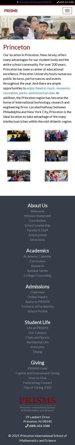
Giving (37, 362)
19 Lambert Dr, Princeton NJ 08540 (35, 2)
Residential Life (38, 342)
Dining (37, 352)
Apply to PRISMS (37, 301)
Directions (37, 240)
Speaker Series (37, 270)
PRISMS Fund (37, 368)
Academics (37, 250)
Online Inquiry (38, 297)
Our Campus (37, 332)
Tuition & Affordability (37, 306)
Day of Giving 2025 (37, 387)
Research (37, 266)
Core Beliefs (37, 220)
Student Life (37, 322)
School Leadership (37, 225)
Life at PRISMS (37, 328)
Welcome (37, 211)
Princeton (38, 347)
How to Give (38, 378)
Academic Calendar (37, 256)
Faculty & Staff (37, 230)
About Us (38, 205)
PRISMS (11, 10)
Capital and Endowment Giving (38, 373)
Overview (38, 292)
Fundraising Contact (37, 383)
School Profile (38, 311)
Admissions (37, 286)
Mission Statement (37, 216)
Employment (38, 235)
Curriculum (37, 261)
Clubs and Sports (37, 337)
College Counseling (37, 275)
